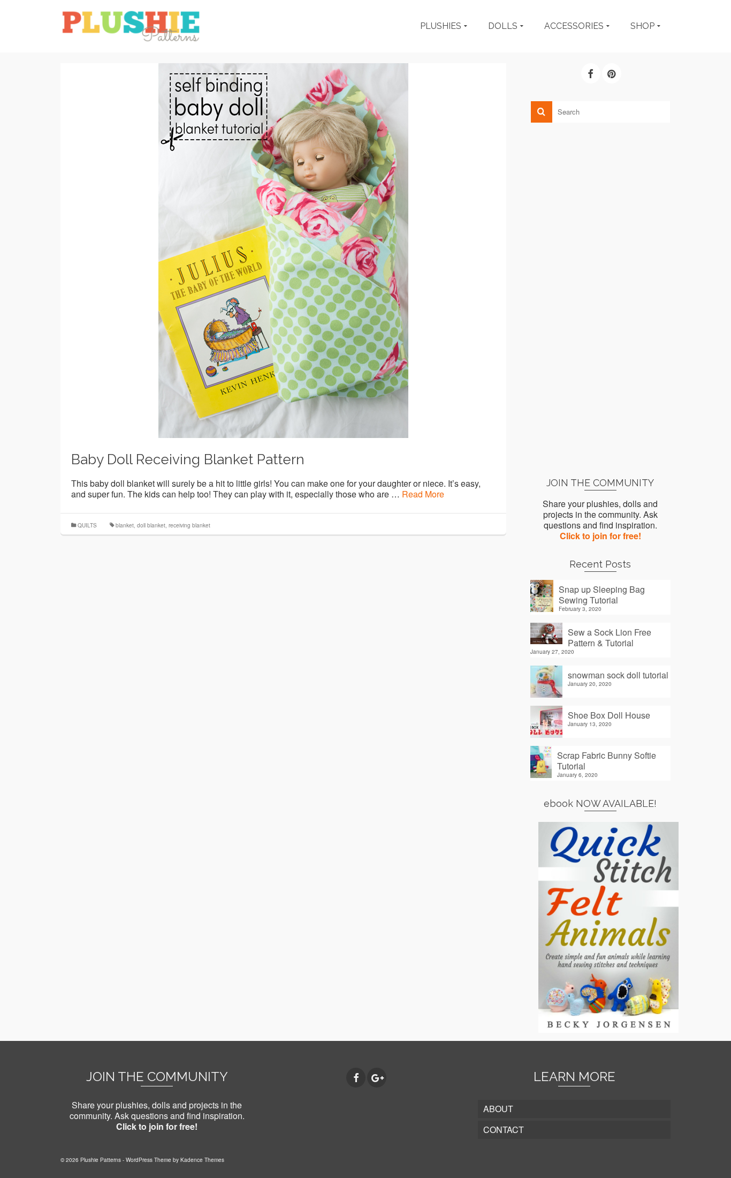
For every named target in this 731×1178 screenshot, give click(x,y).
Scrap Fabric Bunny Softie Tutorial (606, 760)
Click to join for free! (600, 536)
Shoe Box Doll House (609, 715)
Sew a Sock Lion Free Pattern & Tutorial (609, 637)
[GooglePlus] (376, 1078)
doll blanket (151, 525)
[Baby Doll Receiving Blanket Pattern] (283, 249)
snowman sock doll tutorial (618, 675)
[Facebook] (590, 73)
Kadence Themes (202, 1160)
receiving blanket (189, 525)
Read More (423, 494)
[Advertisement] (600, 299)
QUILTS (87, 525)
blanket (125, 525)
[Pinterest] (611, 73)
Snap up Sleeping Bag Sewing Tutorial (602, 594)
